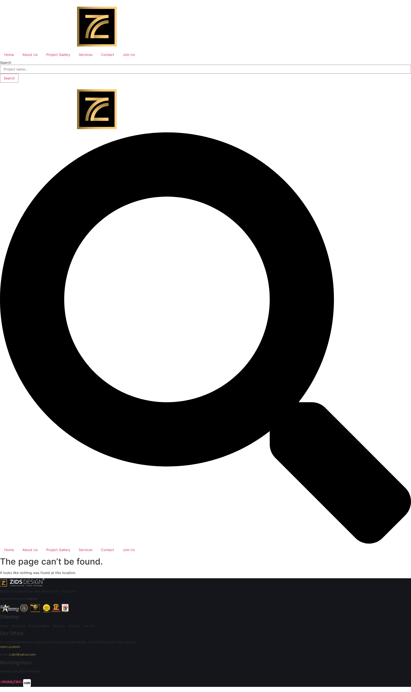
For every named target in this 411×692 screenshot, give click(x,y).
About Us (30, 54)
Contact (107, 54)
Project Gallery (58, 54)
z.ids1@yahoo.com (22, 654)
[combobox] (205, 69)
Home (9, 54)
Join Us (129, 54)
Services (85, 54)
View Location (10, 647)
